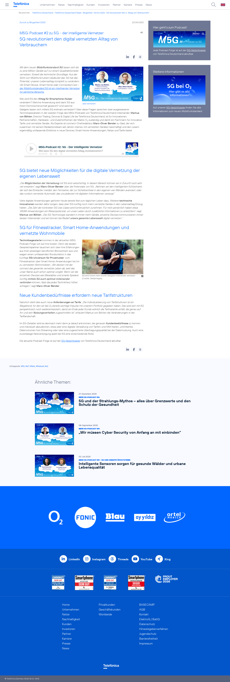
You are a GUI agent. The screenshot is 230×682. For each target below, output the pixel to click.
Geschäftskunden (109, 609)
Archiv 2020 (99, 12)
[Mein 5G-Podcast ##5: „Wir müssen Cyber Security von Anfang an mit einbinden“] (113, 434)
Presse (139, 4)
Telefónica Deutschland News (68, 12)
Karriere (128, 4)
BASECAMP (147, 604)
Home (66, 604)
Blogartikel (87, 12)
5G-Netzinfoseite (70, 340)
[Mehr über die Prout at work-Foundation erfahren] (166, 582)
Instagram (98, 559)
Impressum (146, 643)
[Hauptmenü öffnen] (7, 4)
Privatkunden (107, 604)
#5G (23, 366)
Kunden (91, 4)
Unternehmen (47, 4)
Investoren (104, 4)
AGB (142, 609)
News (149, 4)
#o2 (46, 366)
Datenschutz (147, 624)
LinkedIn (74, 559)
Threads (123, 559)
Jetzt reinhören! (89, 103)
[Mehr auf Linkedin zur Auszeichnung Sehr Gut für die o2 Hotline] (111, 582)
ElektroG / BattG (149, 619)
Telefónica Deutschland (42, 12)
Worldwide (105, 614)
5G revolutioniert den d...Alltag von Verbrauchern (128, 12)
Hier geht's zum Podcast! (170, 27)
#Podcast (40, 366)
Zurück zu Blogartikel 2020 (33, 22)
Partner (117, 4)
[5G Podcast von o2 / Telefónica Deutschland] (179, 39)
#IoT (27, 366)
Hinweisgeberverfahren (153, 629)
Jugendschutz (147, 634)
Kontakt (143, 614)
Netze (61, 4)
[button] (127, 57)
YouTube (146, 559)
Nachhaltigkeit (75, 4)
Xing (167, 559)
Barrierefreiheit (148, 638)
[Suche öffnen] (213, 4)
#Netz (32, 366)
